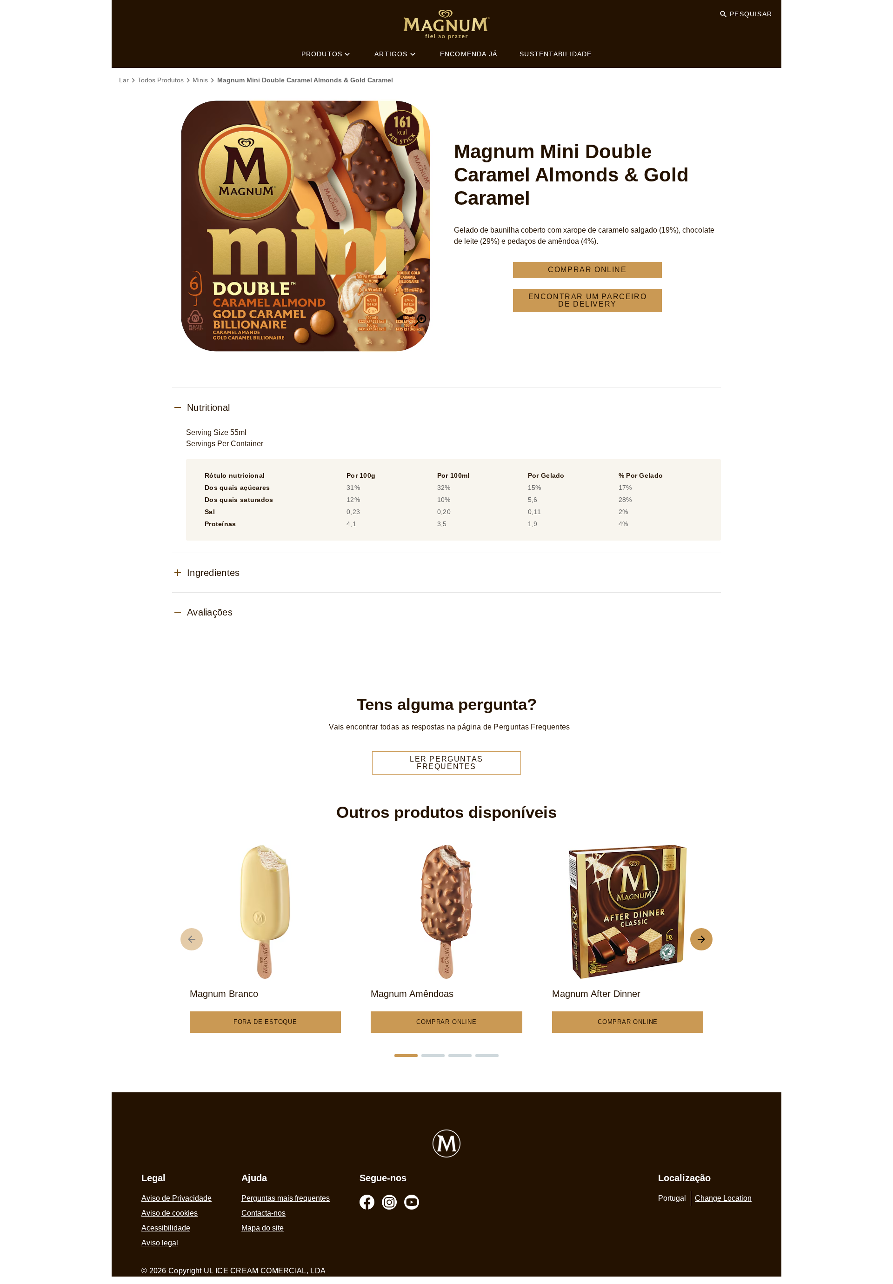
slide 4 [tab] (487, 1055)
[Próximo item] (701, 939)
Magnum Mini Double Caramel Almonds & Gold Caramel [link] (305, 80)
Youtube (411, 1202)
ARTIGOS (390, 54)
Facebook (367, 1202)
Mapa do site (262, 1228)
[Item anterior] (191, 939)
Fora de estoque (265, 1021)
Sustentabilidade (556, 54)
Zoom (420, 320)
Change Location (723, 1198)
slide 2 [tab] (433, 1055)
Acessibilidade (165, 1228)
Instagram (389, 1202)
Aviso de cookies (169, 1213)
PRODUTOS (322, 54)
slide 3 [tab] (460, 1055)
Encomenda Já (468, 54)
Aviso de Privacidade (176, 1198)
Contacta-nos (263, 1213)
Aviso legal (159, 1243)
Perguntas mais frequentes (285, 1198)
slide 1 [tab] (406, 1055)
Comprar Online (587, 270)
